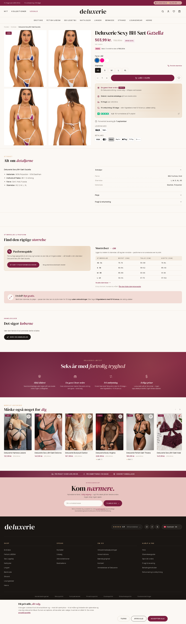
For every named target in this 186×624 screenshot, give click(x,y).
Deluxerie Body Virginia (105, 453)
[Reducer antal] (97, 78)
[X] (157, 527)
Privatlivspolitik (92, 596)
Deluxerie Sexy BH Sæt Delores (48, 453)
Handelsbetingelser (42, 596)
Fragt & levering (148, 563)
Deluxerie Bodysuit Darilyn (76, 453)
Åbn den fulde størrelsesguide (130, 286)
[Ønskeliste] (173, 11)
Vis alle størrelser (102, 283)
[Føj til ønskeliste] (29, 416)
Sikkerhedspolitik (125, 596)
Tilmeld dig (112, 503)
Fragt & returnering (103, 202)
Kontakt (101, 563)
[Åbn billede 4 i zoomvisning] (69, 117)
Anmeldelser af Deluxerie (107, 567)
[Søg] (162, 11)
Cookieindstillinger (144, 596)
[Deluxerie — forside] (93, 11)
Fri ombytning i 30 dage (32, 3)
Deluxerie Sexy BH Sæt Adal (169, 453)
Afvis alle (138, 619)
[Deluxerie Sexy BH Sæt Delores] (48, 431)
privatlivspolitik (101, 509)
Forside (6, 27)
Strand (122, 20)
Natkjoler (85, 20)
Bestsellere (61, 563)
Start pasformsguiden (23, 265)
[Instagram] (146, 527)
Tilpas (124, 619)
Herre (149, 20)
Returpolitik (59, 596)
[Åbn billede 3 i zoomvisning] (25, 117)
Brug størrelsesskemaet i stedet (54, 265)
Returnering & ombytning (152, 572)
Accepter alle (158, 619)
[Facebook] (152, 527)
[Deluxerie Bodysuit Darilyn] (79, 431)
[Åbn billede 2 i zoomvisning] (69, 58)
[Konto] (168, 11)
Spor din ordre (147, 559)
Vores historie (103, 554)
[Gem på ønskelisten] (179, 78)
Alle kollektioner (63, 559)
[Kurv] (179, 11)
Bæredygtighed (104, 559)
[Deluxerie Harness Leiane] (18, 431)
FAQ (143, 550)
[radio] (97, 60)
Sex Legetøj (70, 20)
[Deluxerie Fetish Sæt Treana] (140, 431)
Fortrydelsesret (74, 596)
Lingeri (98, 20)
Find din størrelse (176, 66)
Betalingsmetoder (149, 567)
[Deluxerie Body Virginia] (109, 431)
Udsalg (34, 11)
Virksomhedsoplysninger (107, 550)
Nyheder (60, 550)
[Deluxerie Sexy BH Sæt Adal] (170, 431)
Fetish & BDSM (54, 20)
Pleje (97, 195)
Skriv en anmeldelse (19, 337)
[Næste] (180, 409)
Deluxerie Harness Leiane (15, 453)
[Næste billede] (29, 432)
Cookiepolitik (108, 596)
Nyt (6, 11)
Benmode (109, 20)
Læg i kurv (144, 78)
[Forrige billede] (7, 432)
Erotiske (38, 20)
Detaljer (98, 170)
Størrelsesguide (148, 554)
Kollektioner (19, 11)
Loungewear (135, 20)
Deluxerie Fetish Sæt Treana (138, 453)
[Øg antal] (106, 78)
